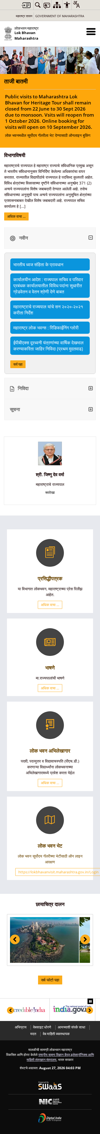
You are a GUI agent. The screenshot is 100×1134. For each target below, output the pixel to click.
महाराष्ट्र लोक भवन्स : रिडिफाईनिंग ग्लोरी (46, 328)
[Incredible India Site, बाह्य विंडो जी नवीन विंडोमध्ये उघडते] (26, 1010)
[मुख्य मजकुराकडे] (26, 5)
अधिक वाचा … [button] (50, 604)
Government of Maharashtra (59, 16)
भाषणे (50, 667)
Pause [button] (90, 1001)
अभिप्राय (20, 1027)
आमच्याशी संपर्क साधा (71, 1027)
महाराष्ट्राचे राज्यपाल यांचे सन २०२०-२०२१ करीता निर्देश (48, 310)
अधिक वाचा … (16, 216)
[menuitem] (38, 5)
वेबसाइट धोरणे (42, 1027)
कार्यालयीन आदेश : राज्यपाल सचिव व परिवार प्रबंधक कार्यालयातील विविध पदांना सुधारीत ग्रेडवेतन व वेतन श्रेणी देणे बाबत (48, 285)
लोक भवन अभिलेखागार (50, 750)
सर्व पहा (17, 364)
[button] (91, 31)
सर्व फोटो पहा (50, 979)
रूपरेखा (50, 492)
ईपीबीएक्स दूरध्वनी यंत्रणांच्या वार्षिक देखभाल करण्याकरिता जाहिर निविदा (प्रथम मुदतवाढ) (48, 346)
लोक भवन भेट (50, 845)
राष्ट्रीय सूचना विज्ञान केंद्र (54, 1054)
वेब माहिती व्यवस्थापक (56, 1034)
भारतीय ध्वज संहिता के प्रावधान (38, 264)
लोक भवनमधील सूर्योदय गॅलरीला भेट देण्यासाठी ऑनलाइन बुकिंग (49, 116)
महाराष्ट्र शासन (24, 16)
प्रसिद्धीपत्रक (50, 578)
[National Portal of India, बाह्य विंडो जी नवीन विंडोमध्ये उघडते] (72, 1010)
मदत (33, 1034)
